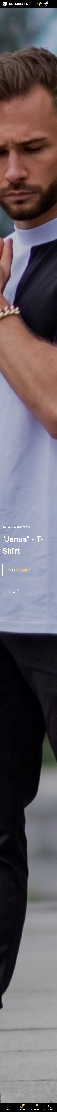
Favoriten (40, 3)
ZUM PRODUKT (19, 570)
